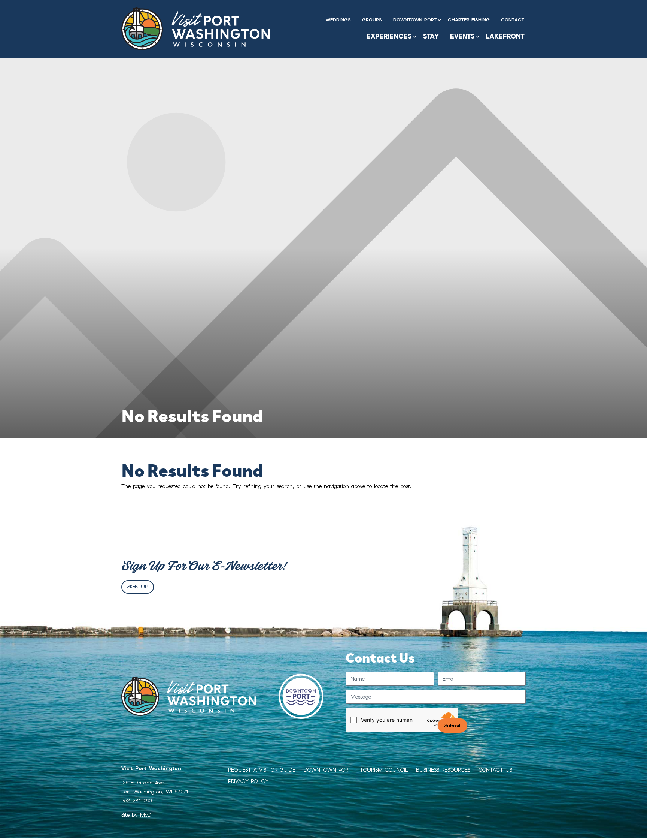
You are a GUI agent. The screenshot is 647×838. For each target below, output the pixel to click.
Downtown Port (415, 20)
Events (462, 36)
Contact (512, 20)
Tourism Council (384, 770)
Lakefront (505, 36)
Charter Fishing (469, 20)
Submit (452, 725)
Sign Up (137, 586)
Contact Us (495, 770)
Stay (431, 36)
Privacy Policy (248, 781)
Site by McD (136, 814)
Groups (372, 20)
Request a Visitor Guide (261, 770)
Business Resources (443, 770)
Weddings (338, 20)
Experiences (389, 36)
